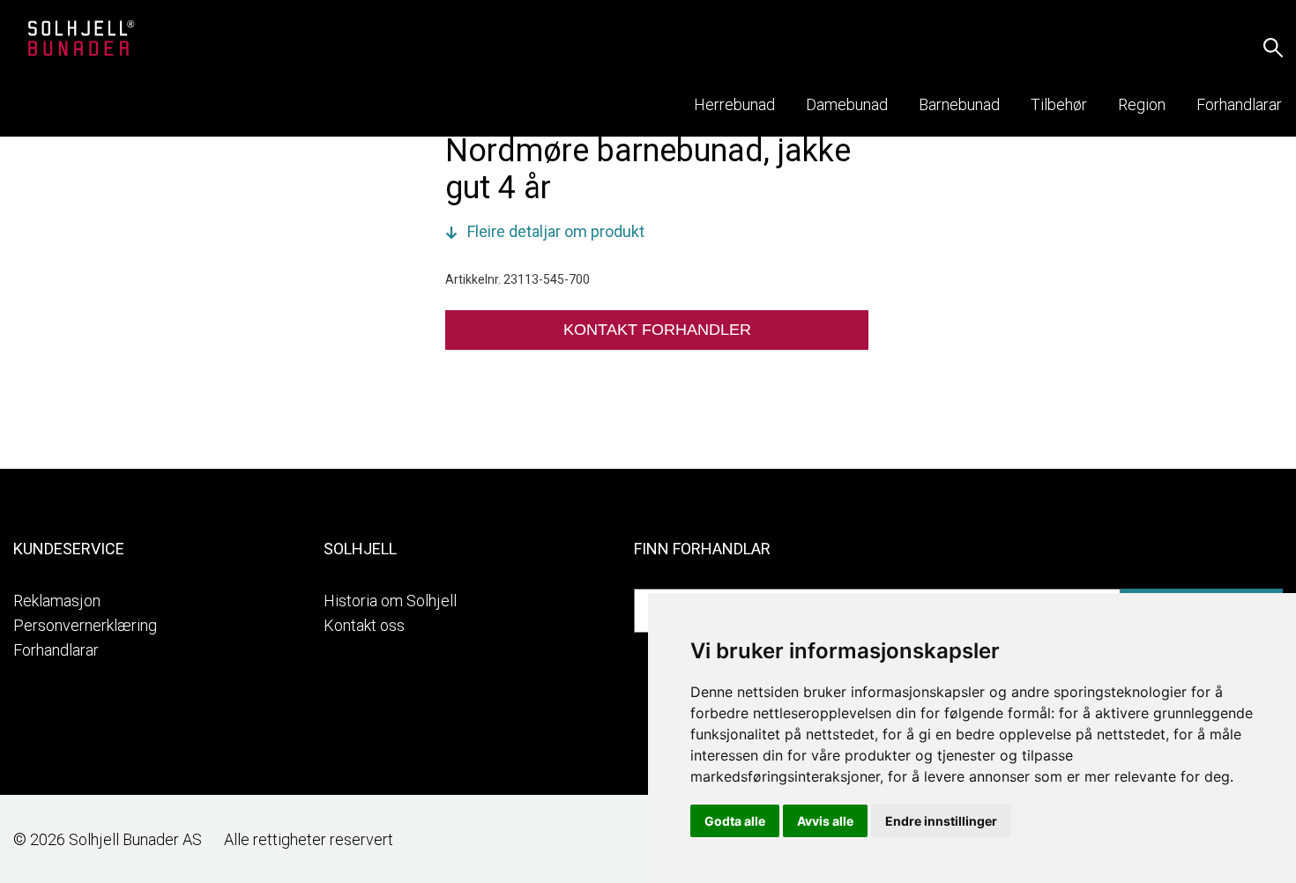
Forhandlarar (56, 650)
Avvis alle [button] (825, 820)
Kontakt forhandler (657, 329)
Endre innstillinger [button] (941, 820)
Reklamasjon (57, 600)
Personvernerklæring (85, 625)
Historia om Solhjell (390, 600)
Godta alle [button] (734, 820)
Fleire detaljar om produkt (555, 231)
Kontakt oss (364, 625)
